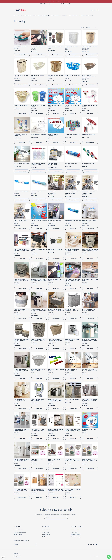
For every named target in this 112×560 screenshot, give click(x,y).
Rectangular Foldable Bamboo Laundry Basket (38, 490)
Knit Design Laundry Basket (71, 48)
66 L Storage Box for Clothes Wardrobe (88, 310)
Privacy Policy (74, 532)
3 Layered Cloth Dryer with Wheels (20, 135)
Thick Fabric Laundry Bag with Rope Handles (21, 430)
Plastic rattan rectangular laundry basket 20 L (88, 77)
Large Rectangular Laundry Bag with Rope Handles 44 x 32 (55, 341)
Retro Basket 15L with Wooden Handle (20, 221)
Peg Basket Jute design (55, 249)
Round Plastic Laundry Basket (38, 106)
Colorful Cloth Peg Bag (72, 134)
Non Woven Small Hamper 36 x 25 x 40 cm (71, 310)
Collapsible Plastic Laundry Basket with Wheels (20, 401)
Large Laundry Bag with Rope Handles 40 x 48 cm (21, 280)
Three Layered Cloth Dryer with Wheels (37, 400)
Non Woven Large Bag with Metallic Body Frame (56, 310)
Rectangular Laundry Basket (37, 76)
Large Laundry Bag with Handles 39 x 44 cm (21, 310)
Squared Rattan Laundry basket (55, 76)
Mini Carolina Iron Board (22, 163)
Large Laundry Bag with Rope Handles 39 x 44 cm (38, 340)
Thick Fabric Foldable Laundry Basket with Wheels (37, 431)
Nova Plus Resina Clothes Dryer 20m (39, 221)
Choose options (56, 54)
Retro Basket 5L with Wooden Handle (71, 193)
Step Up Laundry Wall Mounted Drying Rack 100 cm (21, 251)
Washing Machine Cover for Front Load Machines (39, 280)
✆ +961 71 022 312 (18, 529)
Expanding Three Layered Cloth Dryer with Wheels (56, 490)
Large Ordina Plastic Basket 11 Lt (37, 460)
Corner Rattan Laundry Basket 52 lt (89, 48)
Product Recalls (46, 534)
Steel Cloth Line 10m (88, 163)
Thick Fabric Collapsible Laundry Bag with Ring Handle (89, 401)
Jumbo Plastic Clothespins (52, 193)
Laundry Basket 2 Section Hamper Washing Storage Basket (38, 311)
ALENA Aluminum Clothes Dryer (90, 106)
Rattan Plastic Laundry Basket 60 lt (21, 76)
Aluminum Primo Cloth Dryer (55, 106)
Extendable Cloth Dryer (38, 134)
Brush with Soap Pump (20, 47)
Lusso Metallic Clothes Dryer (72, 106)
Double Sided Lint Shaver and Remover (73, 490)
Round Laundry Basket (21, 105)
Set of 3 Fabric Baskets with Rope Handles (72, 250)
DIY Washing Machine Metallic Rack (54, 221)
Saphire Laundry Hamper (55, 47)
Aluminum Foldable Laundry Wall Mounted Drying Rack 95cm (21, 371)
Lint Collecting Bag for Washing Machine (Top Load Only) (72, 281)
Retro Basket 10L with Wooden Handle (88, 193)
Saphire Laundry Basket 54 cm (39, 250)
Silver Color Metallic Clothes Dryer (72, 370)
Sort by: (82, 27)
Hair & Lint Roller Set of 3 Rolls (38, 48)
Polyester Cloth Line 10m (21, 192)
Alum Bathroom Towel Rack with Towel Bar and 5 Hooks (89, 341)
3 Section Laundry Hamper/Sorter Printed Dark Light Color (55, 401)
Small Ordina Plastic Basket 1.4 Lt (54, 460)
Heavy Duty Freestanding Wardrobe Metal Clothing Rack (56, 431)
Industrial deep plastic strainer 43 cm (38, 370)
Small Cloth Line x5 (71, 163)
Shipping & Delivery (75, 534)
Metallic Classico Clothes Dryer (53, 135)
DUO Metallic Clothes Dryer (89, 430)
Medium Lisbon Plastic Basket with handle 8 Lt (89, 460)
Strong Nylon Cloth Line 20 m (56, 370)
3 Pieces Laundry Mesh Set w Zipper (72, 340)
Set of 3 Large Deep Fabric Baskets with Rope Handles (22, 341)
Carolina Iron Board (88, 134)
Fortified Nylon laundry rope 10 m (73, 221)
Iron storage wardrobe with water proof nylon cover (72, 431)
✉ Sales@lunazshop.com (20, 532)
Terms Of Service (75, 529)
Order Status (45, 532)
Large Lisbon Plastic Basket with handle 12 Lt (72, 460)
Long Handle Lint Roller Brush (90, 280)
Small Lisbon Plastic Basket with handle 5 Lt (21, 490)
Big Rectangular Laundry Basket (72, 76)
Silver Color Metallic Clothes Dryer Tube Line (89, 370)
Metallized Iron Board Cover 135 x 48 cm (38, 164)
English (16, 555)
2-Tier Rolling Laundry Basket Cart (89, 221)
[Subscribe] (66, 517)
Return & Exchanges (76, 536)
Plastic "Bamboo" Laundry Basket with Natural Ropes (21, 461)
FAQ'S (43, 536)
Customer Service (46, 529)
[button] (20, 15)
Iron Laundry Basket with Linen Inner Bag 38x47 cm (90, 250)
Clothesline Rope (36, 192)
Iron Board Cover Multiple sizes (53, 164)
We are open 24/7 (18, 534)
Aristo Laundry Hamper (72, 399)
